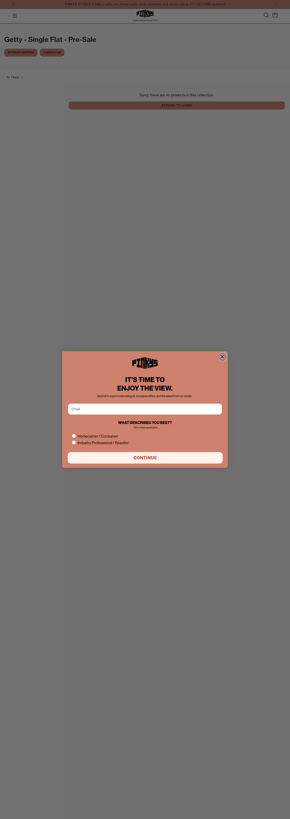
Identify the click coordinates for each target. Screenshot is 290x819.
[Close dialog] (222, 357)
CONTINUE (145, 457)
